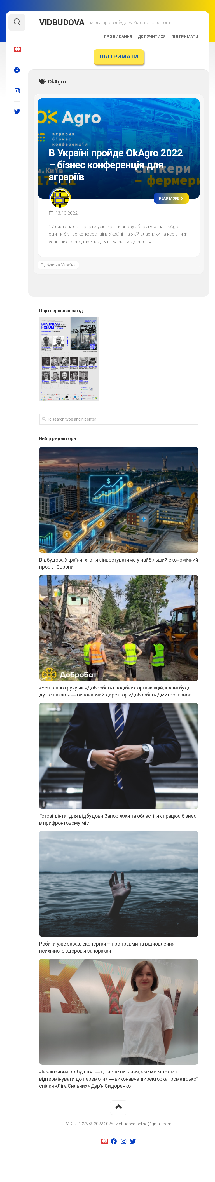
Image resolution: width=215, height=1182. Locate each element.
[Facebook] (16, 70)
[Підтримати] (16, 49)
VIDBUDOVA (62, 22)
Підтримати (184, 36)
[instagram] (16, 91)
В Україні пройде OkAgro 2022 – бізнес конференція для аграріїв (116, 165)
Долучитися (152, 36)
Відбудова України (58, 265)
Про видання (118, 36)
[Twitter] (16, 111)
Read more (169, 198)
